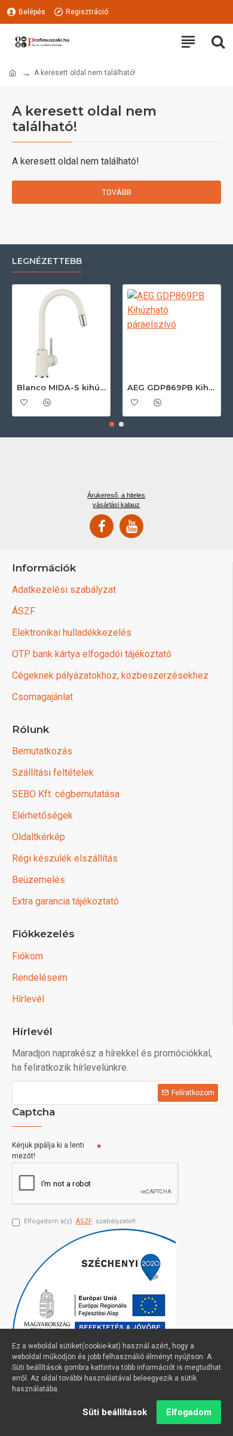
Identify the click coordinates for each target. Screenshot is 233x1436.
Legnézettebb (47, 261)
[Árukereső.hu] (116, 468)
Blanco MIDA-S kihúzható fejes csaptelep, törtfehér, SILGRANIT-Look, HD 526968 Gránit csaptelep (61, 387)
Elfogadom (188, 1412)
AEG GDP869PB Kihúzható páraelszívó (171, 387)
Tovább (116, 192)
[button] (111, 424)
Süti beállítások (114, 1412)
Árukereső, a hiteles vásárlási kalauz (116, 500)
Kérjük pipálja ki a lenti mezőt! (48, 1150)
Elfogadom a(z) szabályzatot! (80, 1221)
